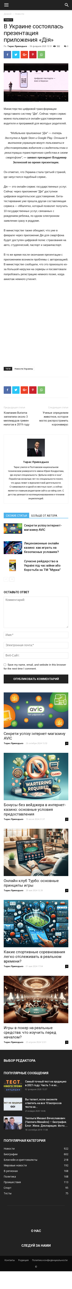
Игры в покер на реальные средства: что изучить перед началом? (30, 1032)
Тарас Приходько (17, 46)
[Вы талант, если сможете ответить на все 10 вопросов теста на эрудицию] (13, 1104)
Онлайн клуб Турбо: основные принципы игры (31, 883)
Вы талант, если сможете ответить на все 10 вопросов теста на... (43, 1103)
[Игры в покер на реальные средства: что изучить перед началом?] (36, 999)
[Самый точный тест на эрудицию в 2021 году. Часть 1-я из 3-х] (13, 1086)
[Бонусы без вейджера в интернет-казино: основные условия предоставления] (36, 776)
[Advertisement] (36, 322)
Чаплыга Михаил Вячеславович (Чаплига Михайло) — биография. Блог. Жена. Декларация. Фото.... (46, 1122)
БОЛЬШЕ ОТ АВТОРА (44, 515)
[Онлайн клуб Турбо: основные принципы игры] (36, 852)
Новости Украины (24, 368)
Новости (19, 13)
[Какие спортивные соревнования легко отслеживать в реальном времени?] (36, 923)
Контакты (10, 1260)
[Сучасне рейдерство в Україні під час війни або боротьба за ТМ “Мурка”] (13, 565)
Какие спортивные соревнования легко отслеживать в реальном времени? (34, 956)
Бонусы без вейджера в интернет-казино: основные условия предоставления (35, 809)
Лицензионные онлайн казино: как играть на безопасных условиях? (41, 547)
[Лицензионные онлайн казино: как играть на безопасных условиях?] (13, 547)
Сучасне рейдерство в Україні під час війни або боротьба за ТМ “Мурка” (42, 565)
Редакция (23, 1260)
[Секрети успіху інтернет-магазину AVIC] (13, 528)
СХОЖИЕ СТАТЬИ (16, 515)
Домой (7, 13)
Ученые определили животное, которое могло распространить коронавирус (53, 418)
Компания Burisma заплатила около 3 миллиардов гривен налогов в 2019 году (16, 418)
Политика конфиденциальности (50, 1260)
